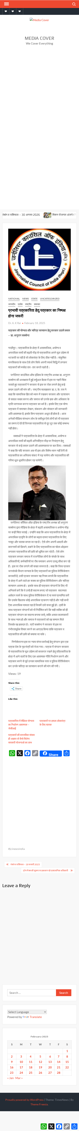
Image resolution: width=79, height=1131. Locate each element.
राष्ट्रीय (28, 304)
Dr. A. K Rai (14, 323)
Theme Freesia (39, 1104)
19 (40, 1067)
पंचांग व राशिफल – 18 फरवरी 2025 (25, 864)
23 (11, 1072)
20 (50, 1067)
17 (21, 1067)
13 (50, 1061)
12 (40, 1061)
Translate (36, 1017)
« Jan (10, 1078)
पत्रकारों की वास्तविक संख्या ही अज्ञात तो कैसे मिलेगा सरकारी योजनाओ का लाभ (21, 738)
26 (40, 1072)
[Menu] (6, 4)
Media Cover (39, 38)
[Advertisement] (39, 90)
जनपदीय (11, 304)
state (34, 298)
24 (21, 1072)
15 (67, 1061)
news (25, 298)
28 (58, 1072)
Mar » (19, 1078)
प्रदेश (20, 304)
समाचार (37, 304)
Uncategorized (49, 298)
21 (58, 1067)
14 (58, 1061)
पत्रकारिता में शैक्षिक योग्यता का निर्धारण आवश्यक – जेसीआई (21, 724)
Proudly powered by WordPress (24, 1099)
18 (30, 1067)
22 (67, 1067)
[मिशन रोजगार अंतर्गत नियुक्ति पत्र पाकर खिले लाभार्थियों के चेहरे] (39, 214)
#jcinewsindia (16, 848)
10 (21, 1061)
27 (50, 1072)
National (14, 298)
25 (30, 1072)
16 (11, 1067)
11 (30, 1061)
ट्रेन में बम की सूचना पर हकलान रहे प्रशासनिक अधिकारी (45, 870)
